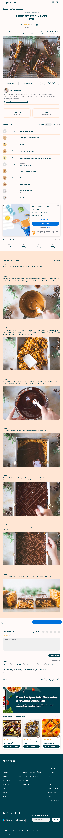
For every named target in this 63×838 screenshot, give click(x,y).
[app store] (21, 820)
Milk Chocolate (25, 184)
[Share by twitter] (54, 83)
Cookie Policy (52, 797)
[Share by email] (58, 83)
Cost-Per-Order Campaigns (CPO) (30, 776)
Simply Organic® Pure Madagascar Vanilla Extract (35, 159)
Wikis (4, 789)
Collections (6, 780)
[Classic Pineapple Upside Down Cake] (51, 734)
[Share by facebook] (50, 83)
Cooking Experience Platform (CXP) (30, 772)
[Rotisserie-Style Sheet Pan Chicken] (12, 734)
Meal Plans (6, 784)
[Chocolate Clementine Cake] (32, 734)
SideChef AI (22, 789)
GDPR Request (7, 831)
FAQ (49, 805)
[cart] (57, 2)
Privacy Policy (52, 793)
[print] (41, 83)
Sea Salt (22, 198)
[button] (4, 3)
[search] (53, 2)
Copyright (40, 831)
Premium (5, 797)
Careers (50, 776)
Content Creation (24, 780)
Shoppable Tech (24, 784)
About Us (51, 772)
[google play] (8, 820)
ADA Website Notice (54, 801)
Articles (5, 776)
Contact (50, 784)
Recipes (5, 772)
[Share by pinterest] (46, 83)
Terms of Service (53, 789)
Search (5, 793)
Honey (22, 144)
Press (49, 780)
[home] (11, 3)
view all (57, 716)
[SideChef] (9, 762)
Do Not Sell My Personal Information (24, 831)
